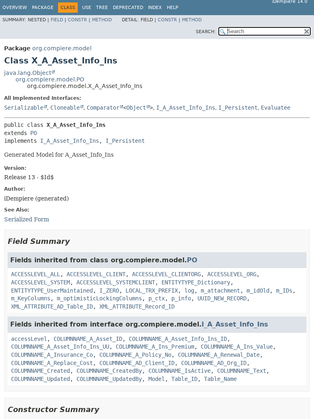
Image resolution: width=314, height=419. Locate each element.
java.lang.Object (27, 73)
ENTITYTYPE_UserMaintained (52, 290)
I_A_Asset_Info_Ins (185, 107)
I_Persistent (238, 107)
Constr (77, 20)
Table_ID (184, 379)
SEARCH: (206, 31)
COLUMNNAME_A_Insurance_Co (52, 354)
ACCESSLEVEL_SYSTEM (40, 282)
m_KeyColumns (30, 298)
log (189, 290)
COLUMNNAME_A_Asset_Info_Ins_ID (178, 339)
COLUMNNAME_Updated (40, 379)
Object (136, 107)
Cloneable (65, 107)
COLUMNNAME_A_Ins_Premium (155, 346)
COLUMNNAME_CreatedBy (109, 370)
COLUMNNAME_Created (40, 370)
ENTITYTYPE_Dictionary (195, 282)
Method (102, 20)
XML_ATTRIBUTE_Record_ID (137, 306)
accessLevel (29, 339)
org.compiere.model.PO (50, 79)
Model (156, 379)
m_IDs (284, 290)
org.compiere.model (62, 48)
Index (155, 7)
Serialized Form (26, 219)
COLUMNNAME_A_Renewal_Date (219, 354)
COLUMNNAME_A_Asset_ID (88, 339)
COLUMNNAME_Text (241, 370)
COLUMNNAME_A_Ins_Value (237, 346)
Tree (102, 7)
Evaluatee (275, 107)
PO (33, 133)
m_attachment (220, 290)
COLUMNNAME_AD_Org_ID (214, 363)
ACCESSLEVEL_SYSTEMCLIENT (115, 282)
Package (43, 7)
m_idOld (258, 290)
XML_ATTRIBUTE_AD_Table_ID (52, 306)
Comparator (103, 107)
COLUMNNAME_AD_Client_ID (137, 363)
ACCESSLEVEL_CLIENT (96, 274)
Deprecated (128, 7)
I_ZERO (109, 290)
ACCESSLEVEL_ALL (35, 274)
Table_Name (220, 379)
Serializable (23, 107)
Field (57, 20)
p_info (181, 298)
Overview (14, 7)
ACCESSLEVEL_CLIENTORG (166, 274)
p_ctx (156, 298)
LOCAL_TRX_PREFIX (152, 290)
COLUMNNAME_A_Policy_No (135, 354)
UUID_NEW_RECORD (222, 298)
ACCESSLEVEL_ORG (231, 274)
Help (172, 7)
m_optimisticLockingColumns (99, 298)
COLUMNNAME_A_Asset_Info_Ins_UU (60, 346)
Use (86, 7)
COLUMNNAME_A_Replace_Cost (52, 363)
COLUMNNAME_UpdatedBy (109, 379)
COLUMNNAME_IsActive (179, 370)
